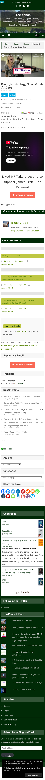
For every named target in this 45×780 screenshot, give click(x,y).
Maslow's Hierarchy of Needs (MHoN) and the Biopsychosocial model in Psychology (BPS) (27, 637)
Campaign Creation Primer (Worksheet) (23, 653)
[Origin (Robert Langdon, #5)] (40, 523)
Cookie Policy (15, 770)
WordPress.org (10, 724)
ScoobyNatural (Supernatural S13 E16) (27, 627)
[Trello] (18, 496)
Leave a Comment (12, 107)
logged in (22, 331)
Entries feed (8, 715)
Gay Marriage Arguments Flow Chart (27, 645)
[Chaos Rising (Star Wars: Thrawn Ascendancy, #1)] (40, 533)
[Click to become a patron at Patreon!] (22, 195)
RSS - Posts (7, 449)
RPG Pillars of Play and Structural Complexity (22, 396)
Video (12, 95)
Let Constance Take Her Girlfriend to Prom (27, 661)
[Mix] (32, 491)
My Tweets (5, 607)
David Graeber (7, 546)
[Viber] (28, 496)
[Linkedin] (18, 491)
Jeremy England (7, 575)
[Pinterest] (23, 491)
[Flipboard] (8, 496)
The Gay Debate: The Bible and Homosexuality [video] (17, 278)
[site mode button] (37, 35)
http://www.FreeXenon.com (25, 231)
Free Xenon (22, 15)
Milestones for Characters (22, 620)
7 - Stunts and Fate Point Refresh (25, 668)
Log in (6, 710)
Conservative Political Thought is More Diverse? (23, 403)
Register (7, 706)
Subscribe (7, 756)
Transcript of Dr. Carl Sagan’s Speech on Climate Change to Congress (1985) (23, 411)
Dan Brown (6, 524)
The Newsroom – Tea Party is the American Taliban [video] (18, 301)
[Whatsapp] (37, 491)
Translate (19, 383)
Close (3, 441)
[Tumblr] (3, 496)
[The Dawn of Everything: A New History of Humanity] (40, 542)
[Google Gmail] (23, 496)
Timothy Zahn (7, 534)
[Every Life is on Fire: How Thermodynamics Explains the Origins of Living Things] (40, 571)
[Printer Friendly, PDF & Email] (31, 113)
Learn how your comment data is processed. (19, 347)
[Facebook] (3, 491)
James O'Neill (7, 103)
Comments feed (10, 720)
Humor (4, 95)
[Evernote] (13, 496)
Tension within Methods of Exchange (27, 682)
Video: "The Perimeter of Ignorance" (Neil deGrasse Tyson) (27, 676)
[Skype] (32, 496)
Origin (4, 521)
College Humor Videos (12, 255)
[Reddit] (28, 491)
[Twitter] (13, 491)
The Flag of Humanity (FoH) (23, 689)
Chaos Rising (7, 531)
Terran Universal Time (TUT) (15, 432)
